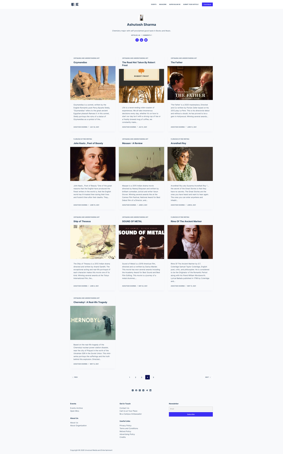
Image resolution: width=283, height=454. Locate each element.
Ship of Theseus (82, 221)
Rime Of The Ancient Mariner (186, 221)
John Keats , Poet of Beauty (88, 143)
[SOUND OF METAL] (141, 242)
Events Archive (76, 408)
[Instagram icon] (146, 40)
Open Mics (74, 411)
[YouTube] (143, 390)
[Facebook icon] (137, 40)
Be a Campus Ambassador (131, 414)
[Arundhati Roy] (190, 164)
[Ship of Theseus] (93, 242)
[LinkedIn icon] (141, 40)
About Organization (78, 425)
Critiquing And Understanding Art (87, 58)
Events (153, 4)
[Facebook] (136, 390)
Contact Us (124, 408)
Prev (76, 377)
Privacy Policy (125, 425)
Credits (123, 437)
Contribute (207, 4)
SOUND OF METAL (132, 221)
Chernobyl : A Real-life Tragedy (90, 302)
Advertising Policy (127, 434)
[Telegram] (147, 390)
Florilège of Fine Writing (83, 139)
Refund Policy (125, 431)
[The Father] (190, 83)
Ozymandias (80, 62)
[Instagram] (133, 390)
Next (207, 377)
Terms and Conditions (129, 428)
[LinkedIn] (150, 390)
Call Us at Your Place (128, 411)
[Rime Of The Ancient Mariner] (190, 242)
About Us (74, 423)
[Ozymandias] (93, 83)
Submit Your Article (190, 4)
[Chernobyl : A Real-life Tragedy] (93, 323)
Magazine (162, 4)
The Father (177, 62)
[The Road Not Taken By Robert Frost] (141, 86)
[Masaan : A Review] (141, 164)
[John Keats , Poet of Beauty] (93, 164)
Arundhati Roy (178, 143)
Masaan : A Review (132, 143)
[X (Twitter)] (140, 390)
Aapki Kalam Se (174, 4)
